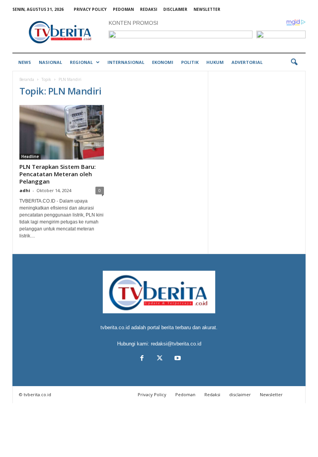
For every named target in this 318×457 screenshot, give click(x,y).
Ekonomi (162, 62)
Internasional (125, 62)
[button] (293, 62)
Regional (81, 62)
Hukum (215, 62)
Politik (190, 62)
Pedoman (123, 9)
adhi (24, 190)
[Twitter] (160, 359)
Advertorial (247, 62)
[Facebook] (142, 359)
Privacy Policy (90, 9)
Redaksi (148, 9)
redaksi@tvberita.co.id (176, 344)
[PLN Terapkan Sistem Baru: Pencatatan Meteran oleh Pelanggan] (61, 132)
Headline (30, 156)
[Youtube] (177, 359)
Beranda (26, 79)
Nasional (50, 62)
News (24, 62)
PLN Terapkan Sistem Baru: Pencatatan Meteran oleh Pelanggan (57, 174)
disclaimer (175, 9)
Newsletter (207, 9)
